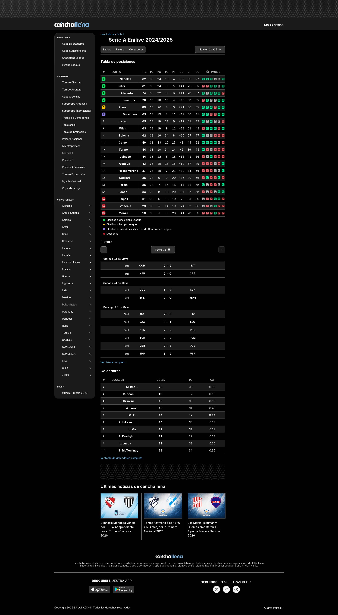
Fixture (120, 49)
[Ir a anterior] (104, 249)
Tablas (107, 49)
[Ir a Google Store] (124, 589)
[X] (216, 589)
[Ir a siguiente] (221, 249)
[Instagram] (226, 589)
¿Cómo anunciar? (274, 607)
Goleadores (136, 49)
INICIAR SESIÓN (274, 25)
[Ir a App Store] (100, 589)
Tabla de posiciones (118, 61)
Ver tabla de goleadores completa (121, 457)
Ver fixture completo (113, 362)
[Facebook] (236, 589)
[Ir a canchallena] (71, 24)
